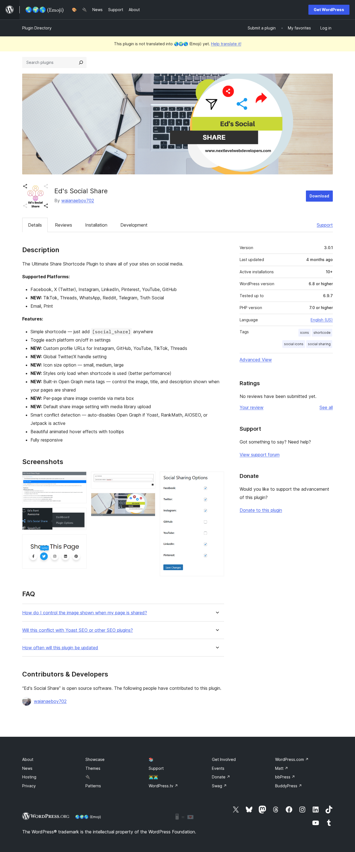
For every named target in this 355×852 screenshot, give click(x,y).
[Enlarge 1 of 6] (79, 479)
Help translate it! (226, 43)
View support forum (260, 454)
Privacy (29, 785)
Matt (281, 768)
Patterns (93, 785)
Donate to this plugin (261, 510)
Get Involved (224, 759)
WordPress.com (292, 759)
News (27, 768)
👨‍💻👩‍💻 (153, 777)
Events (218, 768)
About (27, 759)
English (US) (322, 319)
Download (319, 196)
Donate (221, 777)
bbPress (285, 777)
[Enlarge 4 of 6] (148, 479)
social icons (293, 344)
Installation (96, 225)
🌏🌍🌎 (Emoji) (88, 817)
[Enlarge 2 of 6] (79, 515)
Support (325, 225)
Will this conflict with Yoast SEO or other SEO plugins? (77, 630)
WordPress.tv (163, 785)
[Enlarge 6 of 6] (216, 479)
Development (134, 225)
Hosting (29, 777)
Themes (92, 768)
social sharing (319, 344)
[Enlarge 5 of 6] (148, 500)
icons (304, 332)
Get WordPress (329, 9)
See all (326, 407)
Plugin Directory (37, 28)
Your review (251, 407)
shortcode (322, 332)
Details (35, 225)
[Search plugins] (81, 62)
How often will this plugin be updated (60, 647)
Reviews (63, 225)
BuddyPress (288, 785)
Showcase (95, 759)
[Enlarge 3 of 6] (79, 542)
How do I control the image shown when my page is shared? (84, 612)
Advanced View (256, 359)
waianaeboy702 (77, 200)
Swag (219, 785)
